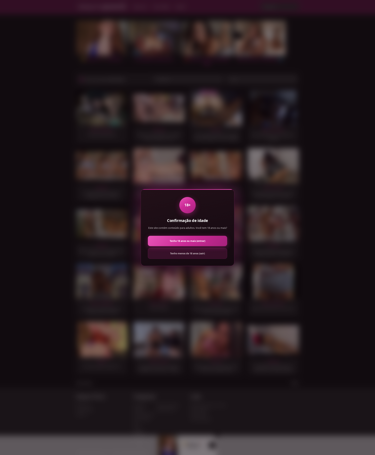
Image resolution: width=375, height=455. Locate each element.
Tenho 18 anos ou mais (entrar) (187, 241)
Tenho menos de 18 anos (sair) (187, 253)
